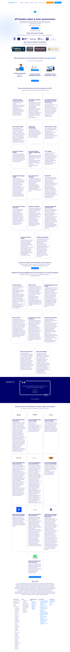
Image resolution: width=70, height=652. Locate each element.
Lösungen (21, 2)
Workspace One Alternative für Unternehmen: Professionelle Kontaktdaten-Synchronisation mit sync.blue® (44, 608)
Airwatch (33, 604)
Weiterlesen (41, 387)
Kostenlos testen (58, 2)
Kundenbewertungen (53, 601)
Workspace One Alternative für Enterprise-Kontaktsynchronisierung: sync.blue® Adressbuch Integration (44, 616)
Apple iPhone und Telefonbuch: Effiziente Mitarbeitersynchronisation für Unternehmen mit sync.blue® (44, 612)
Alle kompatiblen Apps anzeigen (35, 577)
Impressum (51, 602)
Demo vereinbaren (50, 2)
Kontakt (40, 2)
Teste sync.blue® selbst (35, 399)
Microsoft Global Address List (34, 602)
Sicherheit (26, 2)
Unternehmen (31, 2)
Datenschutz (51, 604)
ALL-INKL (33, 607)
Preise (36, 2)
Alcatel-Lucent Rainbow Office (34, 606)
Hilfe (50, 605)
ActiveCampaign (34, 603)
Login (44, 2)
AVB (50, 603)
